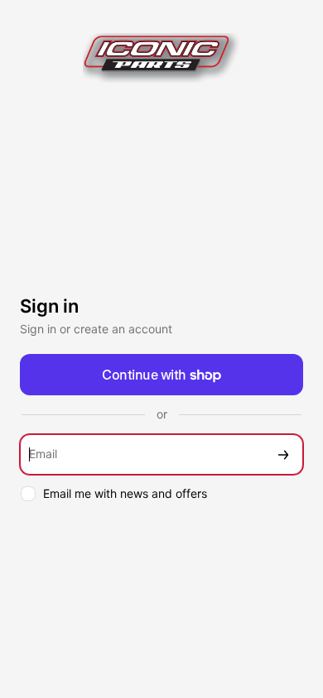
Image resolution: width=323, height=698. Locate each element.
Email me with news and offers (125, 493)
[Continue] (283, 454)
